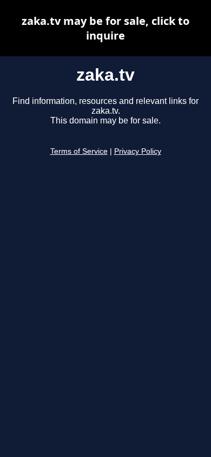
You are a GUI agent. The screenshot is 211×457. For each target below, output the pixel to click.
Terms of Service (79, 151)
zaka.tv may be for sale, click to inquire (105, 28)
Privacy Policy (137, 151)
